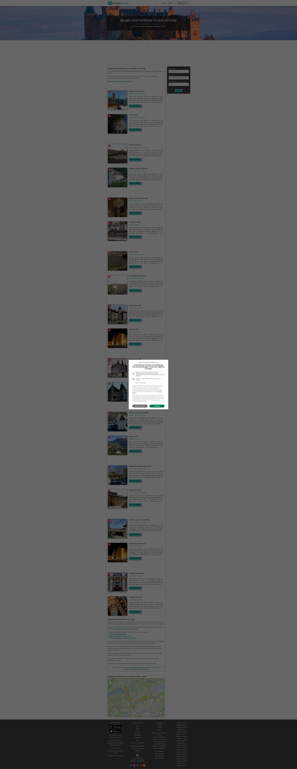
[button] (148, 383)
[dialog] (148, 384)
